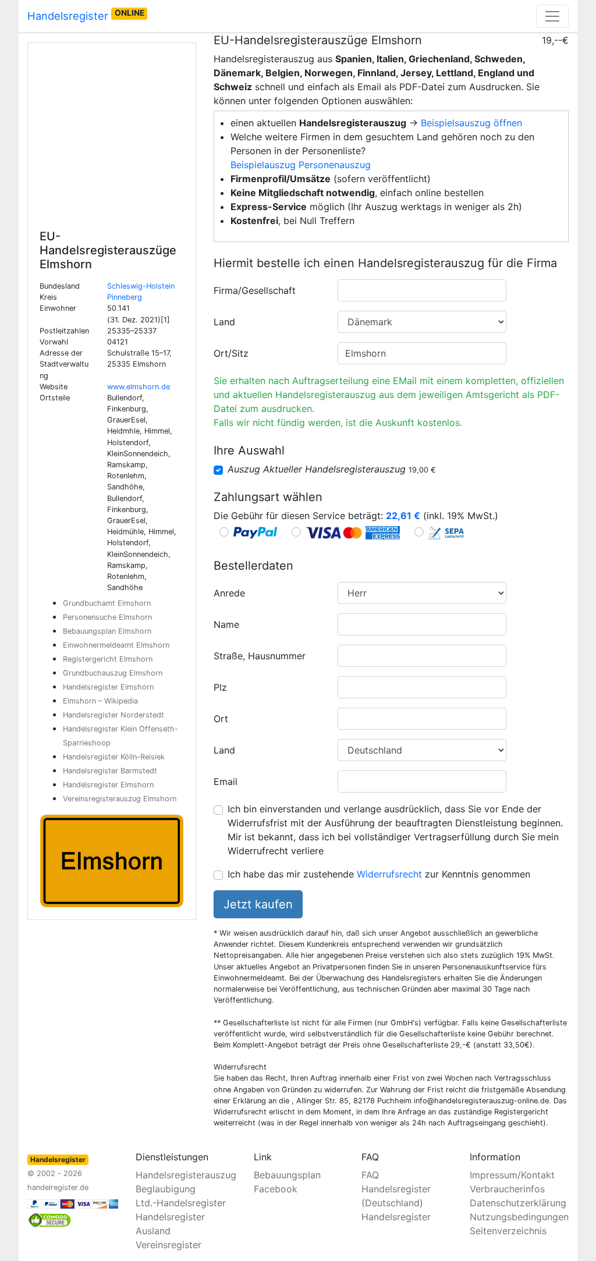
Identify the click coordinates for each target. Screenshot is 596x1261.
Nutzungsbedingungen (519, 1217)
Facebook (275, 1189)
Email (225, 781)
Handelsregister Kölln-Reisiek (114, 756)
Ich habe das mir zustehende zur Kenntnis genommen (379, 874)
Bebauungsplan (287, 1175)
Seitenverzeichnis (508, 1231)
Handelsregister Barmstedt (110, 770)
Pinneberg (124, 297)
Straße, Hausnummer (260, 656)
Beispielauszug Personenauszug (300, 164)
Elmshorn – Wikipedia (100, 701)
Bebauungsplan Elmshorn (107, 631)
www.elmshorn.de (138, 386)
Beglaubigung (166, 1189)
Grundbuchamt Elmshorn (107, 603)
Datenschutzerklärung (518, 1203)
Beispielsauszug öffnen (471, 123)
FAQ (370, 1175)
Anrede (229, 593)
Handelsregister (85, 15)
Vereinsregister (168, 1245)
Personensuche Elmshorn (107, 617)
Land (224, 322)
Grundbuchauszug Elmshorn (112, 673)
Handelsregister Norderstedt (113, 715)
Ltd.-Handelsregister (181, 1203)
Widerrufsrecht (389, 874)
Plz (220, 687)
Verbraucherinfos (507, 1189)
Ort (221, 718)
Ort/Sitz (231, 353)
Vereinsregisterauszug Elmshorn (119, 798)
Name (226, 624)
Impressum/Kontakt (512, 1175)
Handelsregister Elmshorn (108, 687)
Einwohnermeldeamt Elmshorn (116, 645)
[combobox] (422, 290)
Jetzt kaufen (258, 904)
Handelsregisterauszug (186, 1175)
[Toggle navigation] (552, 16)
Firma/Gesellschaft (255, 290)
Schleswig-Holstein (141, 286)
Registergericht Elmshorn (107, 659)
